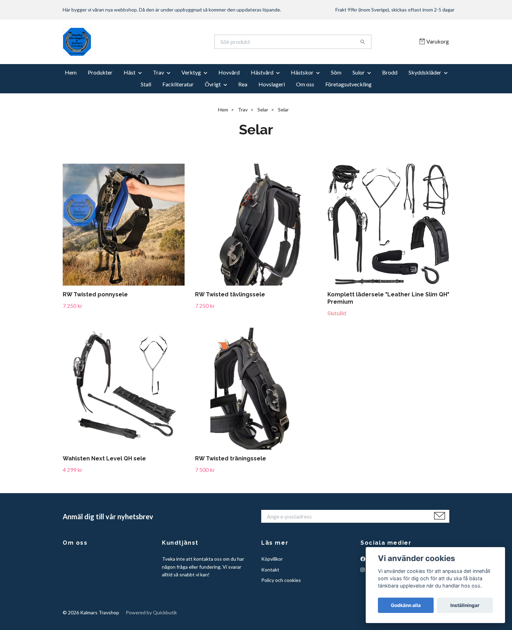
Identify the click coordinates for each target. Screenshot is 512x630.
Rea (242, 84)
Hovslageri (271, 84)
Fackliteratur (178, 84)
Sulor (358, 72)
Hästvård (262, 72)
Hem (71, 72)
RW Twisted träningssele (230, 458)
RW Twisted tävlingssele (230, 294)
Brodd (389, 72)
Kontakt (270, 570)
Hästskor (302, 72)
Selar (262, 109)
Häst (129, 72)
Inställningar (465, 605)
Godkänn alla (406, 605)
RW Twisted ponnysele (95, 294)
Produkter (100, 72)
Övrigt (213, 84)
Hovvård (229, 72)
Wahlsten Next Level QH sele (104, 458)
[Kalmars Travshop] (159, 41)
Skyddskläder (425, 72)
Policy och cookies (281, 580)
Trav (158, 72)
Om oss (305, 84)
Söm (336, 72)
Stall (146, 84)
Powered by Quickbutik (151, 612)
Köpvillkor (272, 559)
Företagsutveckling (348, 84)
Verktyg (191, 72)
